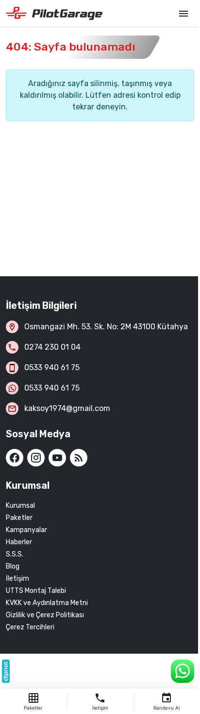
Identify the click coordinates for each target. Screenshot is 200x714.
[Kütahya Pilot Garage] (87, 13)
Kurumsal (20, 505)
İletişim (17, 578)
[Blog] (78, 457)
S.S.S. (14, 554)
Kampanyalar (26, 530)
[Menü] (183, 13)
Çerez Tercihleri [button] (30, 627)
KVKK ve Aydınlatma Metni (47, 603)
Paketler (19, 518)
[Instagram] (36, 457)
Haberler (19, 542)
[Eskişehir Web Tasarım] (6, 671)
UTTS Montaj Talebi (36, 591)
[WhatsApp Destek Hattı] (182, 671)
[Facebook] (14, 457)
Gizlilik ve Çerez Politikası (45, 615)
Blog (12, 566)
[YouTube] (57, 457)
